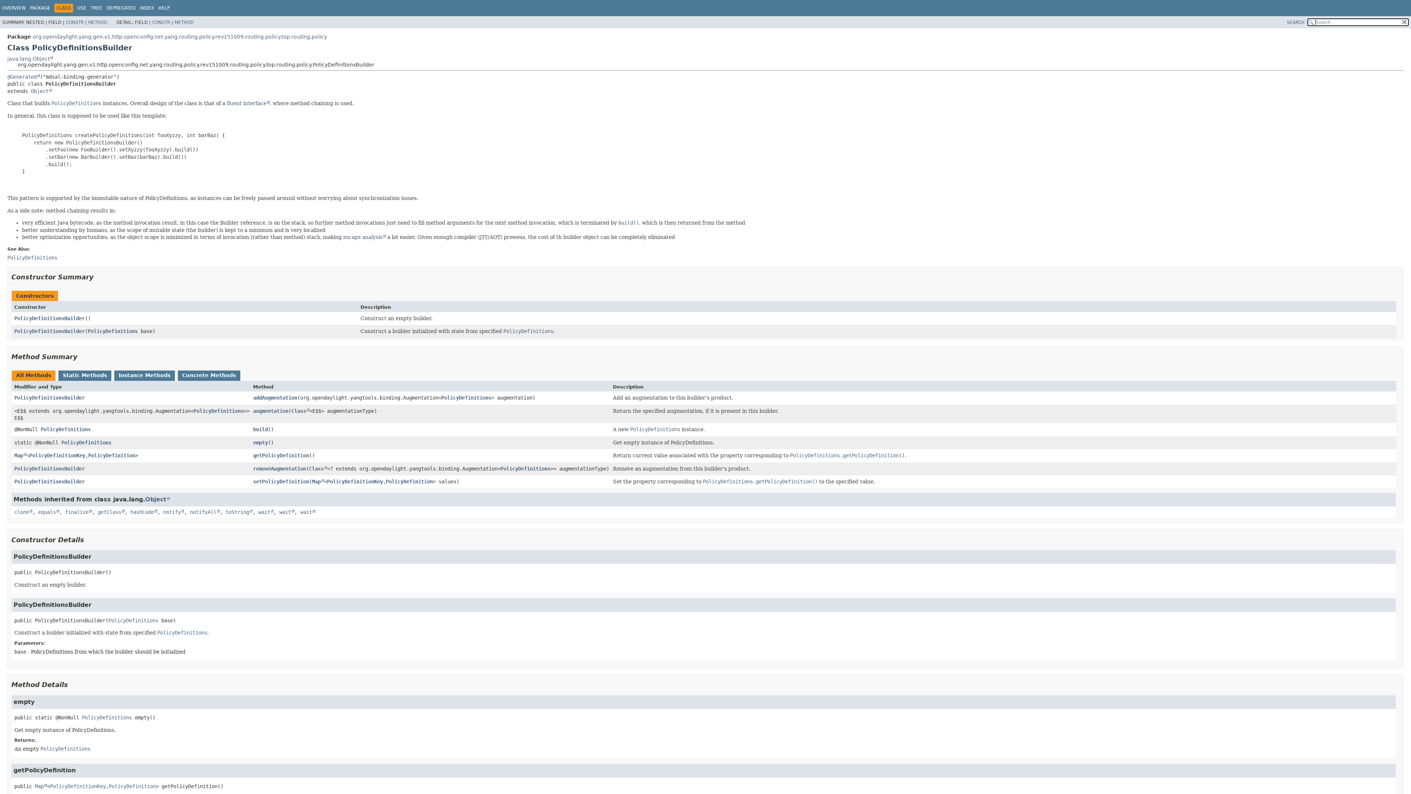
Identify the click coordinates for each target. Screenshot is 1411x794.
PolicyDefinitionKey (57, 455)
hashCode (142, 512)
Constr (75, 22)
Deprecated (121, 8)
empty (260, 443)
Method (97, 22)
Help (164, 8)
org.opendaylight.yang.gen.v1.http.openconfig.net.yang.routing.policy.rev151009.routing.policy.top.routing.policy (180, 37)
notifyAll (203, 512)
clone (21, 512)
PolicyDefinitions (113, 331)
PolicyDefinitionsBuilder (49, 318)
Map (18, 455)
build (260, 429)
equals (47, 512)
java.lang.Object (28, 59)
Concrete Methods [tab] (209, 375)
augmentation (270, 411)
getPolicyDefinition (281, 455)
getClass (109, 512)
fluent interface (246, 103)
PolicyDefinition (111, 455)
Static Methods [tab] (85, 375)
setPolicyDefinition (281, 481)
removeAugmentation (279, 469)
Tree (96, 8)
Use (81, 8)
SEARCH (1295, 22)
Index (147, 8)
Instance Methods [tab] (144, 375)
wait (264, 512)
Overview (14, 8)
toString (237, 512)
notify (172, 512)
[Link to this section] (99, 277)
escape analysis (363, 237)
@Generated (22, 77)
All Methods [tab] (33, 375)
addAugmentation (275, 398)
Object (40, 91)
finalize (77, 512)
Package (40, 8)
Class (298, 411)
